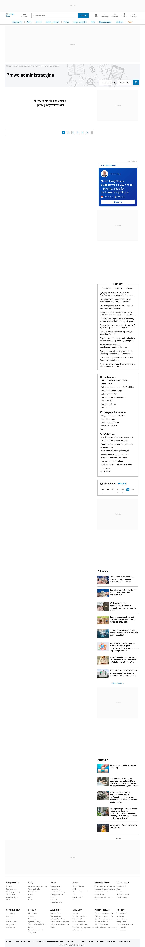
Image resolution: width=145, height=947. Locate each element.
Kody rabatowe (122, 919)
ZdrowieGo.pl (121, 913)
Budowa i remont (123, 894)
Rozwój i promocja (12, 922)
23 (133, 490)
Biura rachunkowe (102, 883)
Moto (93, 22)
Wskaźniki (109, 433)
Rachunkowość (11, 889)
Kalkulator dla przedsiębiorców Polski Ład (117, 387)
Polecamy (102, 759)
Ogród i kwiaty (122, 897)
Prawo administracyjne (52, 66)
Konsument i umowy (57, 892)
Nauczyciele (32, 919)
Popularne (106, 288)
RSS (91, 941)
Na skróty (120, 910)
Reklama (111, 941)
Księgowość (17, 22)
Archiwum (120, 916)
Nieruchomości (105, 22)
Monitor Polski (55, 916)
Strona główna (11, 66)
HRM (30, 900)
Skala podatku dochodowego (105, 927)
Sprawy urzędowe (56, 894)
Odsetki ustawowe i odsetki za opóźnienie (117, 437)
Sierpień (122, 483)
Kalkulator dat (106, 408)
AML (96, 900)
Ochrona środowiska (108, 426)
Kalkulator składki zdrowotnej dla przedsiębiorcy (113, 382)
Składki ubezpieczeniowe (103, 919)
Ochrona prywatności (24, 941)
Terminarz (109, 483)
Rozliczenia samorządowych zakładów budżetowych (116, 466)
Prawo (66, 22)
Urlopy (30, 894)
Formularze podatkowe (125, 924)
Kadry (29, 22)
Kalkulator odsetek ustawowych (113, 397)
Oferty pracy (121, 930)
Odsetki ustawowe (101, 924)
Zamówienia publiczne (109, 422)
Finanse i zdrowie (78, 900)
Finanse (119, 892)
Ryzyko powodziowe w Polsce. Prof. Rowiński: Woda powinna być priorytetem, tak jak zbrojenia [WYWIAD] (116, 294)
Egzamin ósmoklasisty (36, 930)
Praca (52, 897)
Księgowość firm (12, 883)
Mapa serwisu (124, 941)
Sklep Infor (54, 900)
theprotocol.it (121, 927)
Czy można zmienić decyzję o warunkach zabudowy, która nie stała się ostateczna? (116, 352)
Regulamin (71, 941)
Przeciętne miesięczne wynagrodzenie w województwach (116, 445)
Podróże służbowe (101, 922)
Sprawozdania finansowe (103, 897)
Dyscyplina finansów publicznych (113, 458)
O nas (8, 941)
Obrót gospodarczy (13, 892)
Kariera (82, 941)
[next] (92, 132)
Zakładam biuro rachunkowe (105, 886)
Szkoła (30, 916)
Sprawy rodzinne (56, 886)
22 (128, 490)
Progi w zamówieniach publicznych (114, 451)
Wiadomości (121, 886)
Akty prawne (55, 910)
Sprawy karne (55, 889)
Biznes (38, 22)
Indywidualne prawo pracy (37, 886)
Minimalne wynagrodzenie (104, 916)
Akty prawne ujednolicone (59, 924)
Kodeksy (53, 927)
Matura (30, 927)
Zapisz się (118, 202)
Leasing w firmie (78, 897)
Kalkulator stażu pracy (80, 924)
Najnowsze (118, 288)
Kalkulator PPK (106, 401)
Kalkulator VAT (77, 919)
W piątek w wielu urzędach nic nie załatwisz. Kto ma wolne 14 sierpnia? (117, 365)
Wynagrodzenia (34, 889)
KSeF (130, 22)
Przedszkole (32, 913)
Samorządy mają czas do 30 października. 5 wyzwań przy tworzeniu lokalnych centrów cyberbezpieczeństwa (117, 326)
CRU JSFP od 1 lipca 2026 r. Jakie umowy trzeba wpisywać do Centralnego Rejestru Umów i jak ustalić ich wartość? (117, 320)
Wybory (103, 429)
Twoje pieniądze (80, 22)
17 (103, 490)
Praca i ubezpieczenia (80, 892)
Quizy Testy (105, 471)
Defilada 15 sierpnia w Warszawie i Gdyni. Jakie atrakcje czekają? (117, 359)
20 (118, 490)
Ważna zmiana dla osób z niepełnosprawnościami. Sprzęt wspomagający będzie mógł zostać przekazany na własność (114, 346)
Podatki (9, 886)
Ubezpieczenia (33, 892)
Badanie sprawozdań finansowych (114, 454)
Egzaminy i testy (34, 922)
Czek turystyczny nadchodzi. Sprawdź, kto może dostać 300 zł (117, 333)
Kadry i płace (11, 924)
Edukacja (119, 22)
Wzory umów (121, 922)
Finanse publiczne (107, 419)
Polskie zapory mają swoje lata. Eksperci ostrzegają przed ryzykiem (116, 307)
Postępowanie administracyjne (112, 416)
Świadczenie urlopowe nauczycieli (114, 441)
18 (108, 490)
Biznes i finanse (78, 886)
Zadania (9, 919)
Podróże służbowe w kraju (104, 913)
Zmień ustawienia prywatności (50, 941)
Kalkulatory (110, 377)
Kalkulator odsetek (79, 922)
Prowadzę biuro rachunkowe (105, 889)
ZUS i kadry (10, 894)
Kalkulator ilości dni (108, 404)
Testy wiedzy (32, 932)
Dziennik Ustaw (55, 913)
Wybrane (129, 288)
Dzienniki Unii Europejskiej (59, 922)
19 (113, 490)
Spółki (74, 889)
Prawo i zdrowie (56, 903)
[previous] (63, 132)
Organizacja (37, 66)
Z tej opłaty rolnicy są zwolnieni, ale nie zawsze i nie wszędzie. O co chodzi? (115, 300)
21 (123, 490)
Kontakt (100, 941)
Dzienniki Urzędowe (57, 919)
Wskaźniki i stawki (102, 910)
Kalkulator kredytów (108, 394)
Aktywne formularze (115, 412)
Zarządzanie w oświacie (36, 924)
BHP (29, 897)
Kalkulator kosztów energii (111, 391)
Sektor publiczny (52, 22)
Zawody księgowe (12, 897)
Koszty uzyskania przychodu (111, 461)
